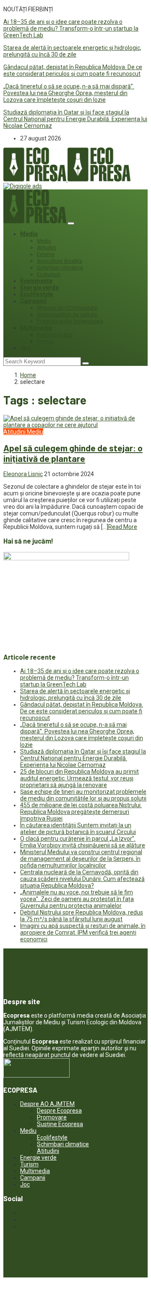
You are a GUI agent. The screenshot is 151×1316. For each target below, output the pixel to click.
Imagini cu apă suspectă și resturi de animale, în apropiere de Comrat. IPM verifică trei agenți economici (83, 932)
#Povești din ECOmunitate (67, 308)
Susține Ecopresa (60, 1124)
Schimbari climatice (60, 268)
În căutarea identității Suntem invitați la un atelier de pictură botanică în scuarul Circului (78, 828)
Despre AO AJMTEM (47, 1104)
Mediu (29, 234)
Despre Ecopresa (59, 1110)
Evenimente (36, 280)
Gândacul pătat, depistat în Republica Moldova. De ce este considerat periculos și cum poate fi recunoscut (72, 70)
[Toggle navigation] (71, 223)
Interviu (45, 342)
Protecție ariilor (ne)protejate (70, 321)
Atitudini (46, 248)
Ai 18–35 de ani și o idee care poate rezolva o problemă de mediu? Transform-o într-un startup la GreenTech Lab (70, 28)
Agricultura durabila (59, 261)
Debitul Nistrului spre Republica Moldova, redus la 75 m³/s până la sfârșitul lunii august (81, 915)
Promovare (52, 1117)
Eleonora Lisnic (23, 474)
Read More (122, 526)
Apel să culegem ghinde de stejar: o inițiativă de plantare (73, 453)
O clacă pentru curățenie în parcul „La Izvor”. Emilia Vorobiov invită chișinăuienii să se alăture (82, 842)
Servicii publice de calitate (67, 315)
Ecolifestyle (36, 294)
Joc (25, 348)
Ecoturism (49, 274)
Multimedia (36, 327)
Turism (29, 1164)
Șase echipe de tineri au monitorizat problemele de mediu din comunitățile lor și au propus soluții (83, 795)
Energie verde (39, 287)
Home (28, 375)
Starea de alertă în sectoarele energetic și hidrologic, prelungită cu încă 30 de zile (72, 51)
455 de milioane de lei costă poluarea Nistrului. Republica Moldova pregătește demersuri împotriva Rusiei (81, 812)
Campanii (33, 301)
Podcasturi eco (54, 335)
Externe (46, 254)
